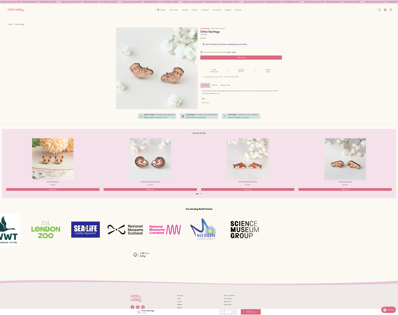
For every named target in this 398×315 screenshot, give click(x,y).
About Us (180, 295)
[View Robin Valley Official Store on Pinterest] (138, 307)
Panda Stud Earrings (53, 182)
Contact (179, 301)
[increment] (234, 312)
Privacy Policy (228, 298)
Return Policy (227, 301)
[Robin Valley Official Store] (15, 10)
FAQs (179, 298)
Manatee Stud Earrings (345, 182)
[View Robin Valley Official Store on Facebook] (132, 307)
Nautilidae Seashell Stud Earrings (150, 182)
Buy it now (241, 64)
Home (10, 24)
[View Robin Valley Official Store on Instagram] (143, 307)
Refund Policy (228, 304)
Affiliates (179, 304)
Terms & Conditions (229, 295)
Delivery (179, 307)
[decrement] (222, 312)
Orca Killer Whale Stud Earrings (247, 182)
